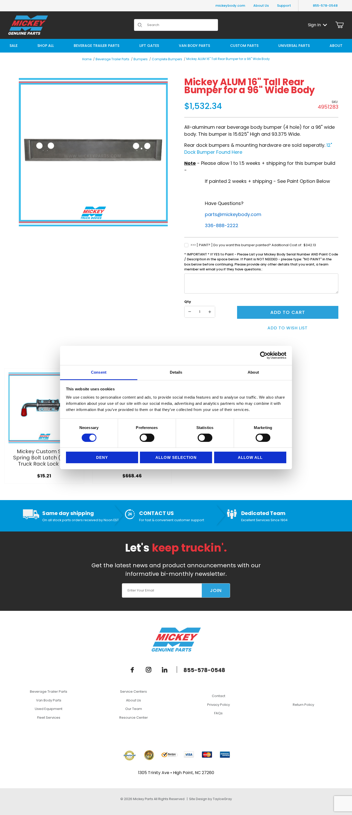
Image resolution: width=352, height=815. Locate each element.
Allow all (250, 457)
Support (284, 5)
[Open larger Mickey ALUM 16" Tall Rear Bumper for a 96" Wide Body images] (93, 152)
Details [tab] (176, 372)
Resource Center (133, 717)
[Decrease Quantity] (190, 312)
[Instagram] (148, 669)
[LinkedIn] (164, 669)
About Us (261, 5)
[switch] (147, 438)
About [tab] (253, 372)
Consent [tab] (98, 372)
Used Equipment (48, 708)
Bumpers (140, 59)
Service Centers (133, 691)
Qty (187, 301)
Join (216, 590)
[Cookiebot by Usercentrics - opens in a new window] (263, 355)
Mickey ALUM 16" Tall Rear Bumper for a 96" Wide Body (228, 59)
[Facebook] (132, 669)
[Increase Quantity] (210, 312)
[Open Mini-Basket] (339, 25)
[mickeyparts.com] (28, 25)
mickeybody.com (230, 5)
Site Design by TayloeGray (210, 799)
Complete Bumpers (167, 59)
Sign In (314, 25)
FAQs (218, 713)
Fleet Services (48, 717)
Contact (218, 695)
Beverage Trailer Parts (112, 59)
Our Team (133, 708)
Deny (102, 457)
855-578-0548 (325, 5)
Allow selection (176, 457)
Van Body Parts (48, 700)
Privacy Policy (218, 704)
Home (86, 59)
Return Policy (303, 704)
